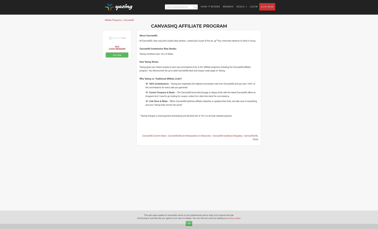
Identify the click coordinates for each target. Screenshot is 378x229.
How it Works (210, 6)
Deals (240, 6)
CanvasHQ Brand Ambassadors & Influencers (189, 135)
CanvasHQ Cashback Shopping (227, 135)
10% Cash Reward (117, 47)
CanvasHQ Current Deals (154, 135)
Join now (267, 6)
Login (254, 6)
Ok (189, 223)
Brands (228, 6)
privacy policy (234, 218)
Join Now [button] (117, 54)
